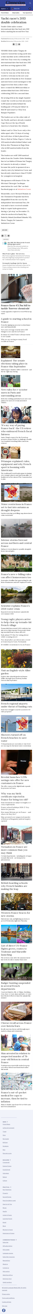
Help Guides (15, 13)
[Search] (30, 3)
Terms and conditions (8, 1298)
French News (5, 13)
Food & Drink (6, 1170)
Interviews (6, 1173)
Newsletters (6, 1261)
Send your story (7, 1279)
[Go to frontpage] (15, 3)
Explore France (7, 1166)
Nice (4, 1150)
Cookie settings (6, 1302)
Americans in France (8, 1233)
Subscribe (17, 9)
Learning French (7, 1219)
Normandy (6, 1139)
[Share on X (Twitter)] (16, 44)
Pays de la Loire (7, 1153)
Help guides (6, 1250)
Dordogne (5, 1146)
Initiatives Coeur (24, 189)
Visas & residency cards (9, 1201)
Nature (5, 1177)
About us (5, 1264)
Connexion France (9, 1240)
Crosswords (6, 1162)
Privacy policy (6, 1294)
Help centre (6, 1271)
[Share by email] (19, 44)
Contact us (6, 1268)
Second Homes (7, 1197)
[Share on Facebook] (13, 44)
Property (5, 1193)
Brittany (5, 1142)
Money (5, 1208)
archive (4, 230)
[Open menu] (5, 9)
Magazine (6, 1160)
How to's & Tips (7, 1204)
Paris (4, 1135)
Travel (4, 1132)
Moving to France (8, 1230)
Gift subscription (7, 1246)
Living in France (7, 1215)
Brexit (4, 1222)
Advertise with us (8, 1275)
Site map (4, 1306)
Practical (6, 1187)
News (4, 1122)
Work (4, 1226)
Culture (5, 1181)
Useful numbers (7, 1282)
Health (5, 1211)
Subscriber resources (9, 1257)
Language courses (8, 1253)
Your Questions (27, 13)
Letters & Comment (8, 1128)
